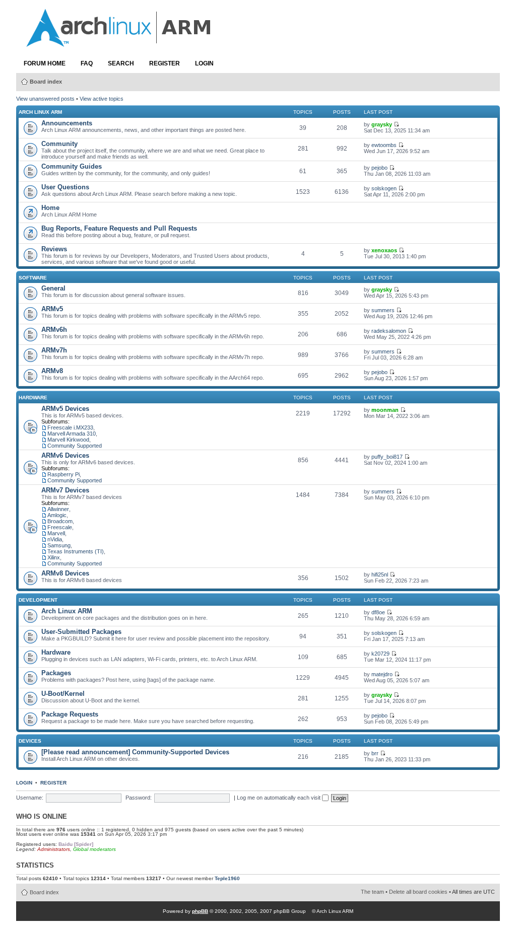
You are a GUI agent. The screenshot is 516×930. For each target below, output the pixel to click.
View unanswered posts (45, 99)
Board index (46, 82)
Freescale (59, 527)
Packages (56, 673)
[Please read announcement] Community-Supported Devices (135, 752)
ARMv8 (52, 371)
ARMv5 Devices (65, 408)
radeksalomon (388, 331)
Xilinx (53, 557)
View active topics (101, 99)
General (53, 288)
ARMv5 (52, 309)
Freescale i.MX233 (70, 427)
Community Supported (74, 446)
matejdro (382, 674)
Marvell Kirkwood (68, 440)
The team (372, 892)
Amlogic (57, 515)
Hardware (33, 397)
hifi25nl (379, 574)
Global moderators (94, 849)
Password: (138, 798)
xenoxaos (384, 250)
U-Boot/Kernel (63, 693)
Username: (29, 798)
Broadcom (60, 521)
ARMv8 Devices (65, 573)
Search (121, 63)
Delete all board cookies (418, 892)
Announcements (66, 123)
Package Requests (69, 714)
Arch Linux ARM (40, 112)
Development (38, 600)
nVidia (54, 539)
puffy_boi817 (387, 457)
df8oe (378, 612)
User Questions (65, 187)
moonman (385, 410)
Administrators (53, 849)
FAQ (87, 63)
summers (383, 310)
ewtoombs (384, 145)
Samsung (59, 545)
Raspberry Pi (63, 474)
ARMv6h (54, 329)
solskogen (384, 188)
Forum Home (45, 63)
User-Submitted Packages (81, 631)
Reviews (54, 249)
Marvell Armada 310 (71, 434)
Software (33, 277)
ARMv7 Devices (65, 490)
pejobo (379, 168)
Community (59, 144)
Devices (30, 741)
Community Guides (71, 166)
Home (50, 207)
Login (204, 63)
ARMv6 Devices (65, 455)
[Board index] (119, 42)
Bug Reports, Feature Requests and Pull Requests (119, 228)
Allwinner (58, 509)
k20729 (380, 654)
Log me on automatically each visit (279, 798)
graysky (381, 124)
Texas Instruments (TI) (75, 551)
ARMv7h (54, 350)
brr (374, 753)
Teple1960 (227, 878)
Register (164, 63)
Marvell (56, 533)
